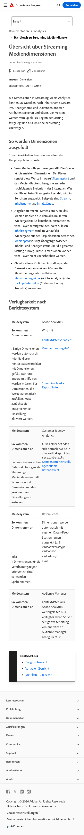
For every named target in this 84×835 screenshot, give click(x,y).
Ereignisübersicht (36, 662)
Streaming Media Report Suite (53, 385)
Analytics (40, 31)
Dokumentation (19, 31)
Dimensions (26, 79)
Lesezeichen (19, 70)
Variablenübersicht (37, 668)
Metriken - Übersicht (38, 675)
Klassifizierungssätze (27, 278)
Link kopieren (38, 70)
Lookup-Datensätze (26, 283)
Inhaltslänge (45, 203)
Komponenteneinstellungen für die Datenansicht (56, 466)
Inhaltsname (22, 203)
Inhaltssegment (24, 231)
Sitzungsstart (60, 178)
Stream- (65, 198)
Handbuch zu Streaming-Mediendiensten (41, 37)
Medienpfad (22, 241)
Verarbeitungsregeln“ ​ (56, 348)
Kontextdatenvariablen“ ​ (57, 340)
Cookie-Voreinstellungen (22, 813)
